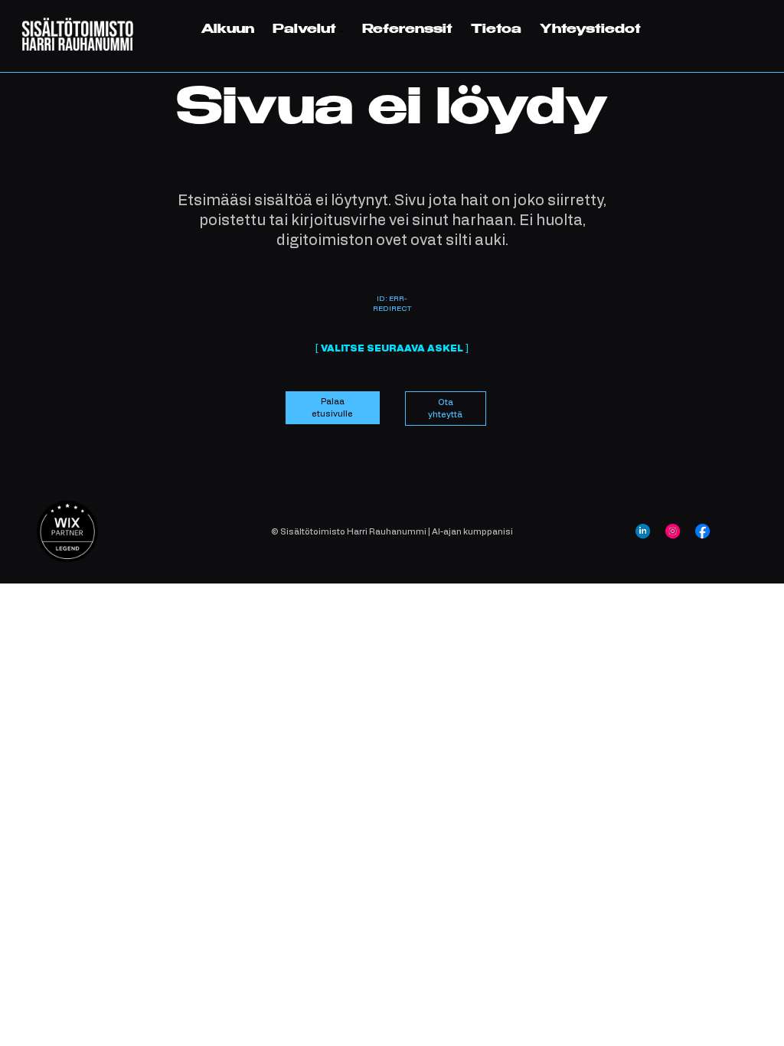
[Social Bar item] (642, 531)
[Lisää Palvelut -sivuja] (341, 30)
